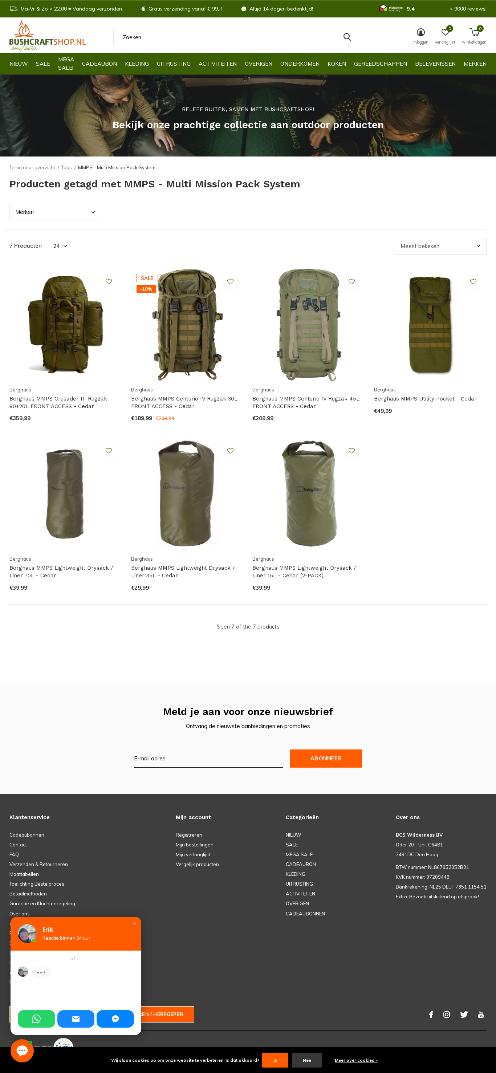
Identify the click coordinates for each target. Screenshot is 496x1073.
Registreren (189, 835)
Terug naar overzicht (32, 167)
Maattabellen (24, 874)
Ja (275, 1060)
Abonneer (326, 758)
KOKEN (337, 63)
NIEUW (18, 63)
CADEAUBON (99, 63)
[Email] (76, 1019)
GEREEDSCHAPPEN (380, 63)
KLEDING (137, 63)
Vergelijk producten (197, 864)
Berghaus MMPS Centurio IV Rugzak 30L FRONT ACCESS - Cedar (184, 402)
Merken (475, 63)
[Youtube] (481, 1015)
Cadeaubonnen (26, 835)
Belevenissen (435, 63)
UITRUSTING (174, 63)
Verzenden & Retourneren (38, 864)
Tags (66, 167)
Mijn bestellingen (195, 845)
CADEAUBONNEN (305, 913)
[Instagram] (446, 1015)
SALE (43, 63)
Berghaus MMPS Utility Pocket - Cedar (425, 398)
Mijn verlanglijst (193, 854)
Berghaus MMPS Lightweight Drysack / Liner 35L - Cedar (183, 572)
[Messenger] (115, 1019)
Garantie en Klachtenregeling (42, 903)
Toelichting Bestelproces (36, 884)
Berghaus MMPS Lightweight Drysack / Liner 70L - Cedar (61, 572)
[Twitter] (464, 1015)
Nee (307, 1060)
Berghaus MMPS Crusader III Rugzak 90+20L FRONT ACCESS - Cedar (58, 402)
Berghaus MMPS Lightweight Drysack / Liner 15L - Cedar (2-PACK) (304, 572)
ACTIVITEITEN (218, 63)
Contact (18, 845)
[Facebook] (431, 1015)
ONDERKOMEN (300, 63)
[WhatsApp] (36, 1019)
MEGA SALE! (66, 63)
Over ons (19, 913)
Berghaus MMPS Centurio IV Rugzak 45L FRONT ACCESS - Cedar (305, 402)
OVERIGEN (258, 63)
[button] (134, 923)
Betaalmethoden (28, 894)
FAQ (14, 854)
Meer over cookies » (356, 1060)
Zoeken (347, 37)
